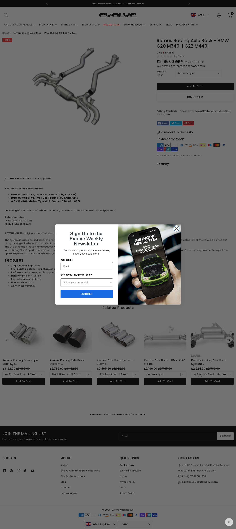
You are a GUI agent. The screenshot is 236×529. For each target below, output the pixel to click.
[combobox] (86, 282)
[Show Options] (110, 282)
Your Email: (67, 259)
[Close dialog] (176, 228)
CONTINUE (87, 293)
